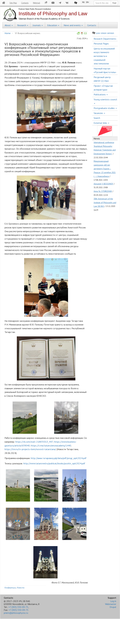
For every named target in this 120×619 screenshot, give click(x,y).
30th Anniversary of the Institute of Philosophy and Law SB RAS (105, 202)
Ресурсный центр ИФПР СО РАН (102, 79)
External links (101, 122)
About (8, 25)
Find (114, 3)
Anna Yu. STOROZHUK (103, 191)
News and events (72, 25)
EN (87, 2)
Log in (113, 601)
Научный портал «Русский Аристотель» (105, 70)
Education (52, 25)
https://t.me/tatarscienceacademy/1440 (51, 445)
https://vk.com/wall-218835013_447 (34, 441)
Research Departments (105, 38)
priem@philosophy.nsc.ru (16, 612)
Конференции (10, 587)
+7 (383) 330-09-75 (18, 607)
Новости (20, 587)
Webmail (36, 2)
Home (8, 33)
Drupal (113, 607)
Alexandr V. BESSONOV (103, 183)
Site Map (13, 2)
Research (22, 25)
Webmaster (110, 604)
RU (83, 2)
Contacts (25, 2)
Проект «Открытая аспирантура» (103, 87)
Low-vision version (105, 33)
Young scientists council (105, 99)
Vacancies (99, 113)
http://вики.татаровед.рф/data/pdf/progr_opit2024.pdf (58, 458)
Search (97, 117)
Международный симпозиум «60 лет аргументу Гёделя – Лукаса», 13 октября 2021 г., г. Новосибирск (105, 168)
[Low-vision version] (75, 2)
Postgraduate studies (104, 108)
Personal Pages (101, 43)
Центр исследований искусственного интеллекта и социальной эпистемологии (104, 56)
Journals (37, 25)
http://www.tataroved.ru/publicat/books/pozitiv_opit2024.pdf (54, 463)
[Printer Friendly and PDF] (82, 33)
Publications (100, 94)
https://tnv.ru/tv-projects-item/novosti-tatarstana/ (30, 449)
